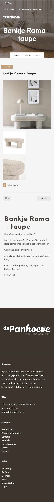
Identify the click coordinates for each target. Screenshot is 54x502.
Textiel (4, 447)
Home (16, 55)
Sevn (3, 479)
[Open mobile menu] (48, 18)
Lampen (5, 436)
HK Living (6, 468)
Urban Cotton (8, 482)
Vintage (5, 451)
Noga (4, 486)
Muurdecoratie (8, 443)
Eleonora (5, 475)
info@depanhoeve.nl (14, 412)
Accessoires (7, 429)
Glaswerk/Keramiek (11, 433)
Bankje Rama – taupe (18, 73)
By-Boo (5, 472)
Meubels (5, 440)
